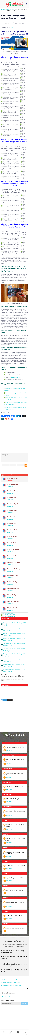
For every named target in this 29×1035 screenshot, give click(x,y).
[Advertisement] (14, 436)
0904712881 (10, 558)
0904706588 (10, 578)
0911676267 (9, 815)
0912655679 (10, 604)
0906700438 (10, 597)
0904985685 (10, 545)
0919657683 (9, 789)
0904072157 (10, 519)
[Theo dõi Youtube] (9, 997)
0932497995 (10, 571)
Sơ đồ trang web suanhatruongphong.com (11, 985)
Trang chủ (3, 9)
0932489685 (10, 493)
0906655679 (10, 610)
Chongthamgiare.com (15, 377)
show (12, 27)
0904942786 (10, 512)
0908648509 (10, 584)
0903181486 (10, 564)
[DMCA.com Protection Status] (7, 700)
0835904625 (10, 552)
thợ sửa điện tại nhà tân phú (11, 354)
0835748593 (10, 591)
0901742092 (10, 539)
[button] (14, 977)
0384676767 (9, 802)
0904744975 (10, 532)
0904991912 (10, 526)
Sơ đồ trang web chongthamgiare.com (10, 982)
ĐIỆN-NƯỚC (10, 9)
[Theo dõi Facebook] (2, 997)
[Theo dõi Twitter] (6, 997)
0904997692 (10, 506)
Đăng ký (24, 1003)
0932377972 (10, 499)
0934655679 (10, 486)
